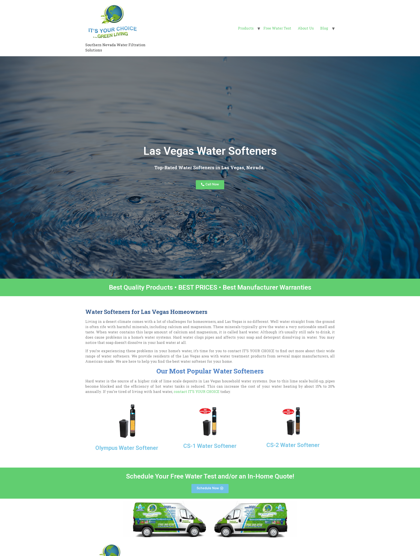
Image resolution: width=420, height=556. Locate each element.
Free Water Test (277, 28)
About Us (306, 28)
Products (246, 28)
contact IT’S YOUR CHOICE (196, 391)
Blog (324, 28)
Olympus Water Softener (126, 448)
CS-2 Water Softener (293, 445)
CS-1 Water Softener (209, 446)
